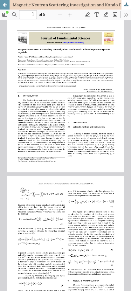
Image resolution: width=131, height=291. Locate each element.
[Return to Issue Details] (5, 5)
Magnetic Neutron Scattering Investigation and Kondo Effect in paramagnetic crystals (72, 5)
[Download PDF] (126, 5)
